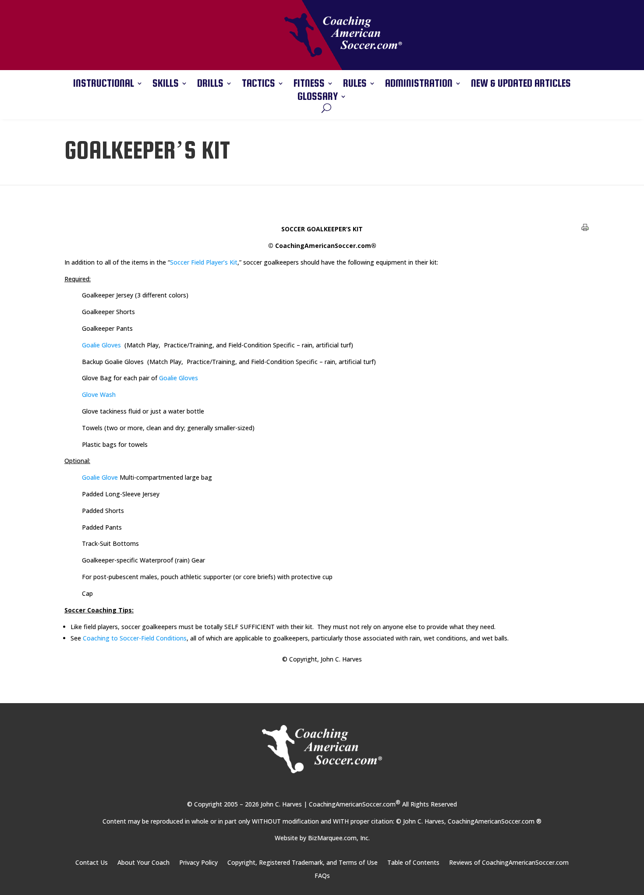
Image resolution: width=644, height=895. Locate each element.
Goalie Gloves (101, 345)
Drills (210, 84)
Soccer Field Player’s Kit (203, 262)
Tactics (258, 84)
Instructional (103, 84)
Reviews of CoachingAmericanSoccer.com (509, 863)
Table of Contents (413, 863)
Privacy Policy (198, 863)
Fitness (309, 84)
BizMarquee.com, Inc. (339, 838)
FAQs (322, 876)
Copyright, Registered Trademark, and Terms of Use (302, 863)
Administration (419, 84)
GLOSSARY (317, 97)
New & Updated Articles (521, 84)
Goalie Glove (100, 477)
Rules (355, 84)
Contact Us (91, 863)
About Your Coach (143, 863)
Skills (165, 84)
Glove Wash (99, 394)
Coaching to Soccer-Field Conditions (135, 638)
